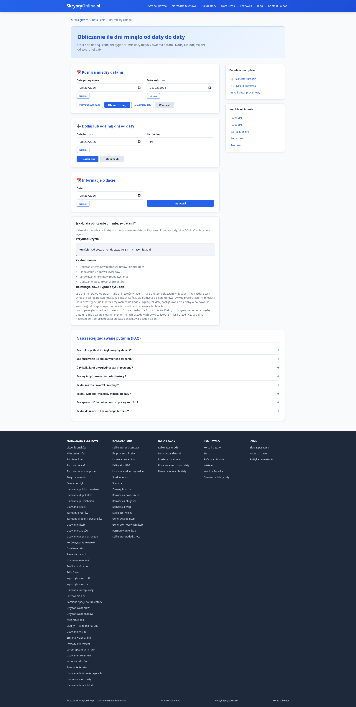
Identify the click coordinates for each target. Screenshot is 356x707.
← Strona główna (170, 700)
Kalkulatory (209, 6)
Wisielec (209, 465)
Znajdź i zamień (76, 477)
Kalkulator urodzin (169, 447)
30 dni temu (238, 138)
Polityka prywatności (262, 459)
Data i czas (228, 6)
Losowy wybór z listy (79, 679)
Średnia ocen (120, 477)
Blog (260, 6)
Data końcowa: (156, 80)
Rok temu (236, 145)
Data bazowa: (85, 134)
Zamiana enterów (77, 512)
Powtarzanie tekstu (78, 643)
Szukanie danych (76, 554)
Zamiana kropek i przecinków (84, 518)
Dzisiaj (83, 96)
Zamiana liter (75, 459)
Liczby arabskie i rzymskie (128, 471)
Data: (80, 188)
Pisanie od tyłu (75, 483)
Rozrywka (246, 6)
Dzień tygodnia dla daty (172, 471)
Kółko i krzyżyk (212, 447)
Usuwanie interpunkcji (80, 590)
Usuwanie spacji (76, 507)
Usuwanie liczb (76, 524)
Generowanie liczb (123, 518)
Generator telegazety (216, 477)
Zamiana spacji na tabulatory (84, 602)
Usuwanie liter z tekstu (80, 685)
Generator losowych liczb (127, 524)
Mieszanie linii (75, 620)
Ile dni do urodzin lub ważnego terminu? (103, 411)
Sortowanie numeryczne (81, 471)
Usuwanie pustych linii (80, 501)
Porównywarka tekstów (81, 542)
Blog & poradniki (260, 447)
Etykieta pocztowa (169, 459)
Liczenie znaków (76, 447)
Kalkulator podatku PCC (126, 536)
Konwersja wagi (121, 507)
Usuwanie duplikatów (80, 495)
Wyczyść (164, 105)
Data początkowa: (88, 80)
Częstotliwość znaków (80, 614)
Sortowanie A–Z (76, 465)
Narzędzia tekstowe (184, 6)
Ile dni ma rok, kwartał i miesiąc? (98, 385)
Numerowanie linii (78, 560)
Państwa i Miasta (214, 459)
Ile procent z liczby (123, 453)
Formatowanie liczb (124, 530)
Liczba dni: (153, 134)
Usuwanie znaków (77, 530)
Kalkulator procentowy (125, 447)
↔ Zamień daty (142, 105)
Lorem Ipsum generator (81, 649)
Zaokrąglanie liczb (123, 489)
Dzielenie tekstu (76, 548)
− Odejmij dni (112, 158)
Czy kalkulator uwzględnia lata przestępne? (105, 367)
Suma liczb (118, 483)
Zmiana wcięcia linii (79, 637)
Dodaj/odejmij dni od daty (173, 465)
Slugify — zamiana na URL (82, 625)
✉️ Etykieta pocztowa (243, 86)
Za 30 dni (236, 118)
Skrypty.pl (83, 6)
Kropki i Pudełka (213, 471)
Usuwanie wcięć (76, 631)
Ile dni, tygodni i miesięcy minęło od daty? (104, 393)
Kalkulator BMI (121, 465)
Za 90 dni (236, 125)
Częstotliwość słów (78, 608)
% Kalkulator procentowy (245, 92)
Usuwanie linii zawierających (84, 673)
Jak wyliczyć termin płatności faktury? (101, 376)
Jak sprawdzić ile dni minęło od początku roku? (107, 402)
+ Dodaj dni (87, 158)
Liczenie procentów (124, 459)
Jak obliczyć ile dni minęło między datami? (104, 350)
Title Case (73, 572)
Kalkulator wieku (122, 512)
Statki (207, 453)
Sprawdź (180, 203)
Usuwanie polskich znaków (83, 489)
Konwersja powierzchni (126, 495)
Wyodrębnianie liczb (79, 584)
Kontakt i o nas (277, 6)
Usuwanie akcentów (79, 655)
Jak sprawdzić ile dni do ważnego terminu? (105, 358)
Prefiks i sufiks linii (78, 566)
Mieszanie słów (76, 453)
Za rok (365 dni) (240, 131)
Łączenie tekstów (77, 661)
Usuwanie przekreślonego (82, 536)
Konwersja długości (124, 501)
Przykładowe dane (89, 105)
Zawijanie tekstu (77, 667)
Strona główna (157, 6)
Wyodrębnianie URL (78, 578)
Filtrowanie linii (76, 596)
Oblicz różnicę (117, 105)
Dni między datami (169, 453)
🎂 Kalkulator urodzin (243, 79)
